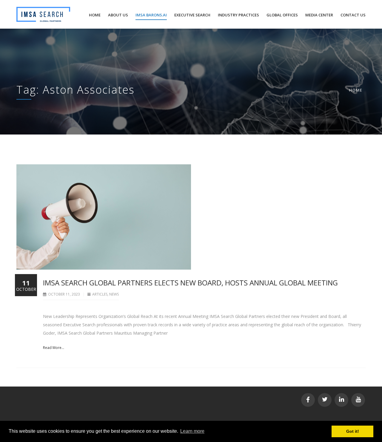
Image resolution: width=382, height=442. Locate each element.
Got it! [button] (352, 431)
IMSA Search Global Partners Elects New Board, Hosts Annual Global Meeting (190, 283)
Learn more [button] (192, 431)
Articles (99, 294)
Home (356, 90)
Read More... (53, 347)
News (114, 294)
